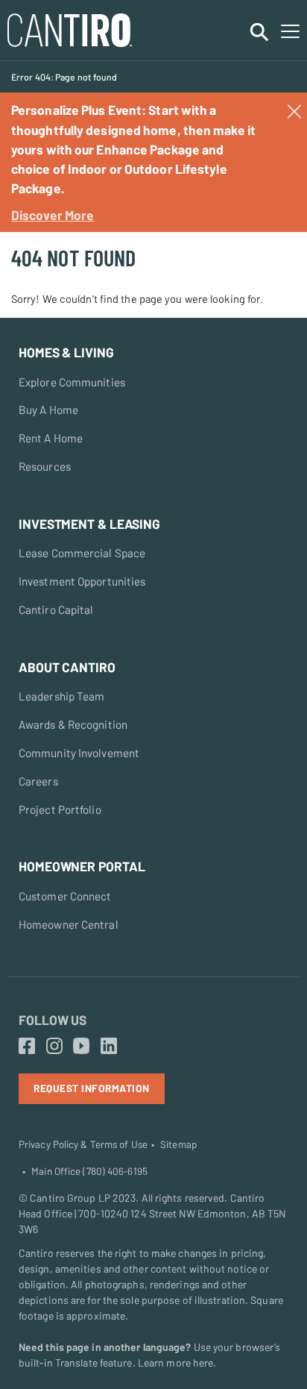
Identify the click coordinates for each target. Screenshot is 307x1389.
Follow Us (52, 1020)
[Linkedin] (109, 1046)
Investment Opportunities (82, 581)
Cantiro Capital (56, 609)
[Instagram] (54, 1046)
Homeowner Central (68, 924)
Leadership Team (62, 696)
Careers (38, 781)
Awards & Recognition (73, 724)
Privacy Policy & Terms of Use (83, 1144)
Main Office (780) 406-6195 (89, 1171)
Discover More (52, 214)
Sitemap (178, 1144)
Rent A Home (51, 438)
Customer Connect (65, 896)
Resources (45, 466)
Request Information (92, 1088)
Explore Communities (72, 382)
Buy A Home (48, 409)
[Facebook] (27, 1046)
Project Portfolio (60, 809)
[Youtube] (81, 1046)
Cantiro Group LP (70, 1197)
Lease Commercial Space (82, 552)
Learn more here (176, 1362)
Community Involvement (79, 752)
